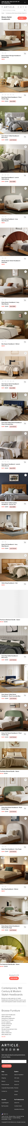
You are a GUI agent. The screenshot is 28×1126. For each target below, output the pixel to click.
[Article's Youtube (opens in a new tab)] (18, 1050)
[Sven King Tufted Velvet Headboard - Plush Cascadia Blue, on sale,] (14, 406)
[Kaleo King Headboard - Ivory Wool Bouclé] (14, 200)
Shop (9, 1119)
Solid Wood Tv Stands (7, 1020)
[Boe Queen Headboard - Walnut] (14, 325)
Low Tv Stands (6, 1027)
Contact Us (4, 1091)
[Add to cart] (24, 53)
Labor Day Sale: (5, 1)
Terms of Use (5, 1116)
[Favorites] (23, 7)
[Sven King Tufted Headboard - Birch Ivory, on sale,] (14, 640)
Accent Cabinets (6, 1022)
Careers (16, 1091)
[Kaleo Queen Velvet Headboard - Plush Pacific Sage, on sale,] (14, 910)
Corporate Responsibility (8, 1087)
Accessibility (4, 1119)
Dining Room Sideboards (8, 1018)
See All (3, 1036)
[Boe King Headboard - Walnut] (14, 870)
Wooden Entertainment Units (9, 1029)
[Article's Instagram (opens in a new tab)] (3, 1050)
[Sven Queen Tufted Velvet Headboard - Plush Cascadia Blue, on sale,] (14, 678)
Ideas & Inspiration (18, 1074)
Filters (21, 18)
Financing (16, 1081)
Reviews (16, 1087)
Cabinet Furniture (6, 1025)
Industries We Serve (19, 1109)
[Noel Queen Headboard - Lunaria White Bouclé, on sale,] (14, 445)
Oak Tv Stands (5, 1031)
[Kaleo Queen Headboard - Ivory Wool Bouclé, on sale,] (14, 283)
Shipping (4, 1078)
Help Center (4, 1074)
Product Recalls (5, 1084)
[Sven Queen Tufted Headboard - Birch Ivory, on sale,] (14, 120)
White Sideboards (6, 1016)
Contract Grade (18, 1106)
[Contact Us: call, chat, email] (18, 7)
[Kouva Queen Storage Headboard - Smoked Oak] (14, 36)
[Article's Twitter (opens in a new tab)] (14, 1050)
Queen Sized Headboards (8, 1014)
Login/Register (5, 1102)
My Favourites (5, 1106)
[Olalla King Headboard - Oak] (14, 567)
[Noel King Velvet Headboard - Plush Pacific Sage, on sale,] (14, 78)
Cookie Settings (16, 1117)
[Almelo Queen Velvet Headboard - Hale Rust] (14, 242)
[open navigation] (3, 7)
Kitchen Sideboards (7, 1023)
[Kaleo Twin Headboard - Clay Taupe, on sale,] (14, 830)
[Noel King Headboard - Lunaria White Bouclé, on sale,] (14, 158)
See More (14, 978)
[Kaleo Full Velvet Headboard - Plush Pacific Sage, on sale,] (14, 717)
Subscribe (7, 1066)
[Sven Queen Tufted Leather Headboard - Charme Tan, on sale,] (14, 487)
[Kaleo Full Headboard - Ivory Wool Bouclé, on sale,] (14, 525)
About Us (16, 1084)
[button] (18, 7)
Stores (16, 1094)
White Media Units (6, 1034)
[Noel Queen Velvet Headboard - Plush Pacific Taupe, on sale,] (14, 365)
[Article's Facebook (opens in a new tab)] (10, 1050)
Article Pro (16, 1102)
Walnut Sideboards (7, 1032)
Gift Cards (16, 1078)
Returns (3, 1081)
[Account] (20, 7)
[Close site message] (24, 2)
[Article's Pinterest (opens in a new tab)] (6, 1050)
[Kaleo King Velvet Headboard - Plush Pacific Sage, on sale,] (14, 791)
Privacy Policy (12, 1116)
